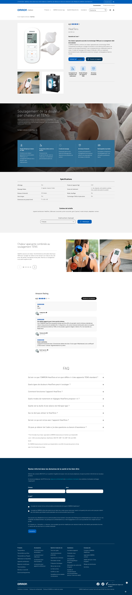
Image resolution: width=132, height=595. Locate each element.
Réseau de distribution (90, 564)
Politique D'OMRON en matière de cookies (53, 589)
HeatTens (32, 16)
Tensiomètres (21, 550)
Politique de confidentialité (35, 589)
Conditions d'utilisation (22, 589)
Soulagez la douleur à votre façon (26, 130)
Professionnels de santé (109, 5)
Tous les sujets (55, 550)
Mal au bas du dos (55, 566)
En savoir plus (108, 1)
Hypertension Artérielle (57, 558)
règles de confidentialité (56, 479)
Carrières (86, 567)
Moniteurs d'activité (22, 569)
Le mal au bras (55, 569)
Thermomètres (21, 567)
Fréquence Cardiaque (56, 563)
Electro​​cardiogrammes (23, 572)
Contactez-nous (71, 553)
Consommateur (97, 5)
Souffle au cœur (55, 571)
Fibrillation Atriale (55, 560)
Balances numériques (23, 564)
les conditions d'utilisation (72, 479)
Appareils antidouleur (25, 16)
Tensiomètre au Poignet (23, 556)
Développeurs (71, 556)
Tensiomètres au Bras (23, 553)
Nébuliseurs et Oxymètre (24, 558)
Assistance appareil (72, 550)
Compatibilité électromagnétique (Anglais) (72, 560)
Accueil (19, 16)
